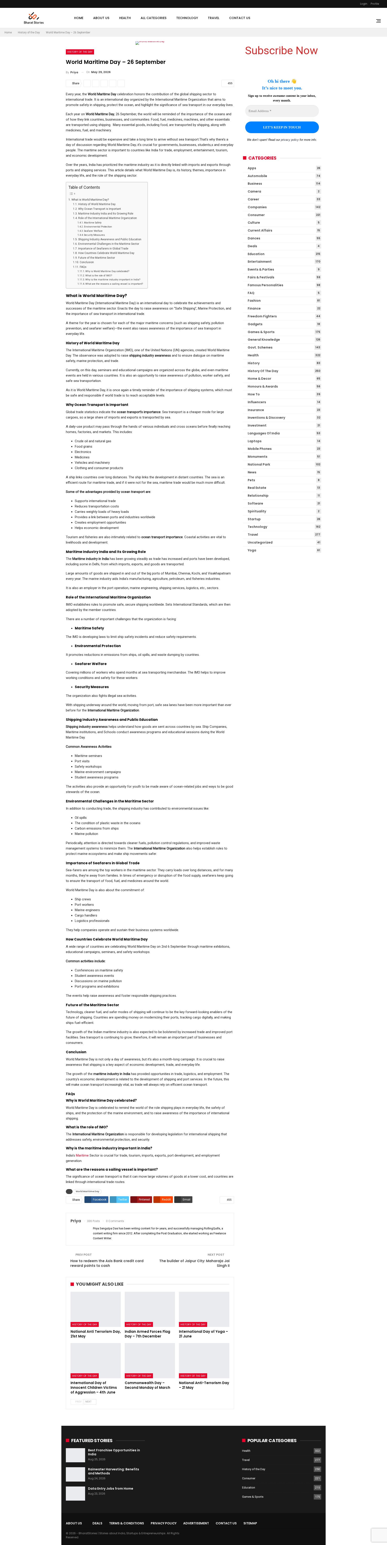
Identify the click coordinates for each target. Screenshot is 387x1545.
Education (256, 254)
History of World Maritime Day (96, 204)
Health (125, 18)
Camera (254, 191)
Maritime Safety (92, 222)
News (252, 472)
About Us (101, 18)
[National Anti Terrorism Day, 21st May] (96, 1309)
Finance (254, 308)
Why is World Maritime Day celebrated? (107, 271)
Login (363, 4)
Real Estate (257, 487)
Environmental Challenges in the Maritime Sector (108, 243)
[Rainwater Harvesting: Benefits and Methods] (75, 1474)
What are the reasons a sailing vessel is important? (114, 283)
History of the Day (79, 52)
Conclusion (87, 262)
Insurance (256, 410)
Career (253, 199)
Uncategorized (260, 542)
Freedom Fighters (262, 316)
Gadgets (255, 324)
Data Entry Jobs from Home (110, 1488)
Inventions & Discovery (266, 417)
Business (255, 183)
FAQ (251, 293)
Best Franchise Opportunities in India (114, 1452)
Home (78, 18)
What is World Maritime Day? (90, 199)
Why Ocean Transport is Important (99, 208)
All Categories (153, 18)
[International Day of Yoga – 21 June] (204, 1309)
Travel (213, 18)
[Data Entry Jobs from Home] (75, 1493)
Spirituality (257, 511)
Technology (187, 18)
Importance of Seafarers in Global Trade (103, 248)
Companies (257, 207)
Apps (252, 168)
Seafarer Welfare (93, 231)
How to (254, 394)
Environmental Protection (98, 226)
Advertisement (196, 1523)
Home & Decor (259, 378)
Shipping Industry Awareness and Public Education (109, 239)
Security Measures (94, 235)
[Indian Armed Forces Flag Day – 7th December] (150, 1309)
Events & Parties (261, 269)
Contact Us (239, 18)
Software (255, 503)
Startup (254, 519)
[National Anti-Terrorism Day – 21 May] (204, 1360)
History (254, 363)
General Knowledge (264, 339)
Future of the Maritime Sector (96, 257)
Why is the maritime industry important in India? (112, 279)
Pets (251, 480)
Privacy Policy (163, 1523)
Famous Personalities (265, 285)
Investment (257, 425)
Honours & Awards (263, 386)
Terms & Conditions (126, 1523)
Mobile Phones (260, 448)
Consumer (256, 215)
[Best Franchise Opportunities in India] (75, 1455)
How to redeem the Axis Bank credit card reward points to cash (107, 1263)
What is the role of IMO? (98, 275)
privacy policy (290, 139)
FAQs (83, 267)
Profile (375, 4)
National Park (259, 464)
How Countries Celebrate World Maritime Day (106, 253)
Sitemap (250, 1523)
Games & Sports (261, 332)
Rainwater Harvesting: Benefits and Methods (113, 1471)
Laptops (255, 441)
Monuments (257, 456)
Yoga (252, 550)
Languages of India (264, 433)
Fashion (254, 300)
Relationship (258, 495)
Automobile (257, 176)
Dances (254, 238)
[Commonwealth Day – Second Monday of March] (150, 1360)
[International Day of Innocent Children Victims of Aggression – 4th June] (96, 1360)
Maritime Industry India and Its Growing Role (105, 213)
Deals (252, 246)
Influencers (257, 402)
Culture (254, 222)
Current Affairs (260, 230)
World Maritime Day (87, 1191)
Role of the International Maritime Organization (107, 218)
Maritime (82, 1155)
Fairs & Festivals (261, 277)
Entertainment (260, 261)
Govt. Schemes (260, 347)
